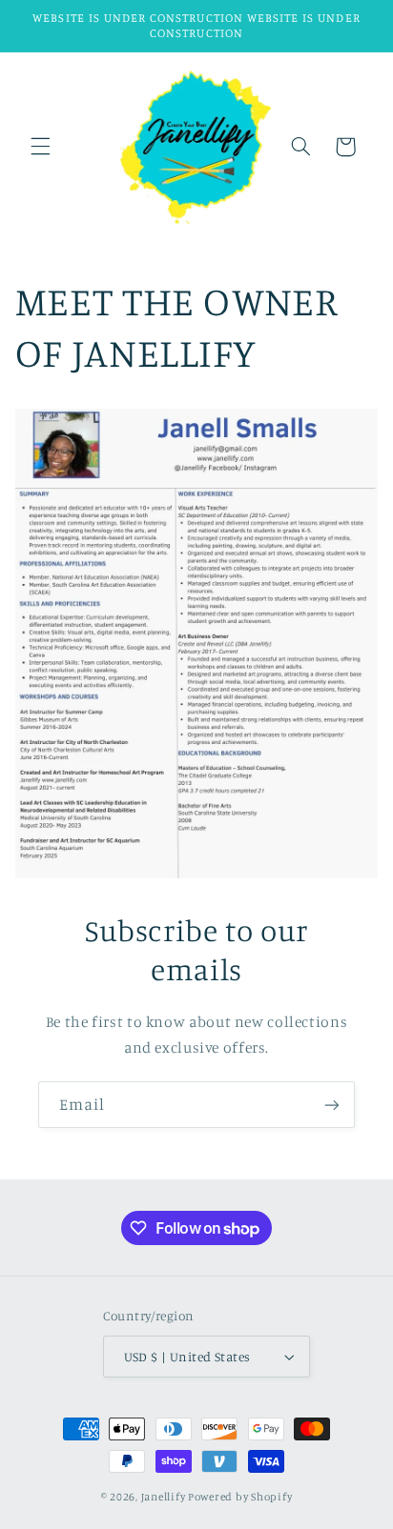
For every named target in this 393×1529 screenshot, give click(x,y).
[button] (40, 147)
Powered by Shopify (240, 1496)
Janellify (163, 1496)
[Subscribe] (332, 1104)
